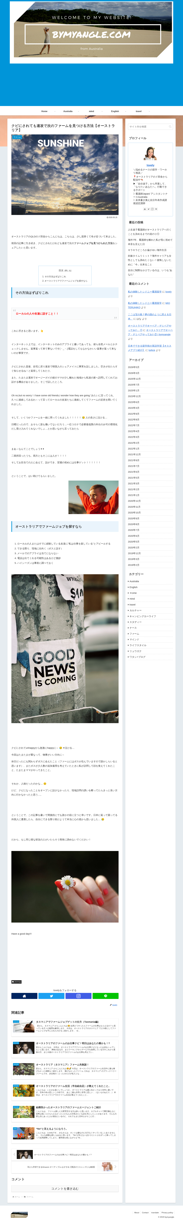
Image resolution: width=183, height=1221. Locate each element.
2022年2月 (133, 442)
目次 (61, 270)
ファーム (17, 982)
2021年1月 (133, 495)
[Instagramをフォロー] (79, 996)
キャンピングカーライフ (143, 616)
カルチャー (136, 610)
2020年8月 (133, 524)
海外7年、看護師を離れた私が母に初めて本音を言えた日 (150, 242)
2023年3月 (133, 407)
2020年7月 (133, 530)
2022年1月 (133, 448)
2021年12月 (134, 454)
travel (132, 604)
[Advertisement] (91, 87)
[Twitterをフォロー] (51, 996)
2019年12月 (134, 553)
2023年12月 (134, 396)
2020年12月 (134, 501)
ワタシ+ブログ (137, 657)
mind (132, 598)
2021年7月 (133, 466)
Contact (145, 1212)
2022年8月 (133, 419)
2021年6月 (133, 472)
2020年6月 (133, 535)
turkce (152, 350)
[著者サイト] (24, 996)
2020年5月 (133, 541)
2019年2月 (133, 565)
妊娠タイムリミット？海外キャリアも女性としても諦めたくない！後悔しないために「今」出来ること (149, 260)
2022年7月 (133, 425)
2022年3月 (133, 437)
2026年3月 (133, 373)
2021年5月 (133, 477)
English (133, 587)
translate (155, 1212)
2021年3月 (133, 483)
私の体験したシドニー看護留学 (145, 291)
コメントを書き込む (65, 1188)
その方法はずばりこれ (55, 276)
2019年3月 (133, 559)
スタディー (136, 622)
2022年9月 (133, 413)
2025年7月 (133, 384)
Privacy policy (167, 1212)
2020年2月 (133, 547)
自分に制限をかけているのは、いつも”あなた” (150, 272)
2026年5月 (133, 367)
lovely (150, 165)
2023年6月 (133, 402)
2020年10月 (134, 512)
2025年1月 (133, 390)
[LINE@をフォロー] (106, 996)
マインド (134, 639)
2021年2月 (133, 489)
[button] (170, 126)
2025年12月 (134, 378)
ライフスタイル (138, 645)
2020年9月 (133, 518)
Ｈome (133, 593)
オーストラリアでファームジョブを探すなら (66, 281)
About (136, 1212)
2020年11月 (134, 506)
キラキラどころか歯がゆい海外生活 (147, 250)
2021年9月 (133, 460)
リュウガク (136, 651)
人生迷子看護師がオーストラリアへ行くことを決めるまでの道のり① (149, 231)
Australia (134, 581)
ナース (133, 628)
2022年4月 (133, 431)
